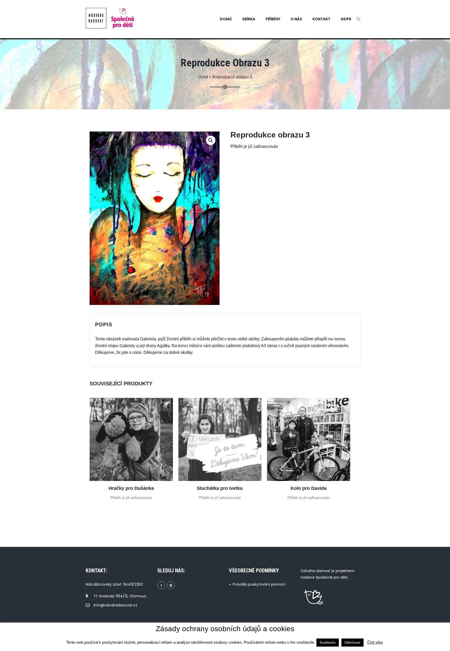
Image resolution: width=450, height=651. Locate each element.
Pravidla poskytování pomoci (259, 584)
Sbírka (248, 19)
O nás (296, 19)
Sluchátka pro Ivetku (220, 488)
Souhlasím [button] (328, 642)
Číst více (375, 642)
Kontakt (321, 19)
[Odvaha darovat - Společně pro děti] (96, 18)
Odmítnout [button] (352, 642)
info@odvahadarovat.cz (115, 605)
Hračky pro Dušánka (131, 488)
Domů (226, 19)
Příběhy (273, 19)
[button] (210, 140)
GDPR (346, 19)
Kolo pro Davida (309, 488)
